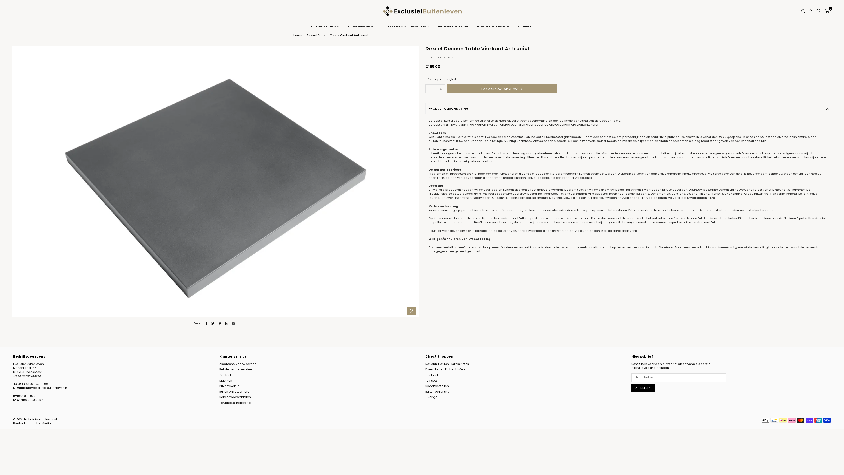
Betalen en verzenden (235, 369)
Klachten (225, 380)
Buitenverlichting (452, 26)
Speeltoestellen (437, 386)
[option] (215, 181)
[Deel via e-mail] (233, 323)
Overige (524, 26)
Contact (225, 375)
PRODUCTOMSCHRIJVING (448, 108)
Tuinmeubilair (359, 26)
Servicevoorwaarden (235, 397)
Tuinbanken (434, 375)
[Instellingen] (810, 11)
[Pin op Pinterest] (220, 323)
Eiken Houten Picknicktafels (445, 369)
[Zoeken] (803, 11)
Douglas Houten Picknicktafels (447, 364)
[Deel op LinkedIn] (226, 323)
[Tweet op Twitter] (213, 323)
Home (297, 35)
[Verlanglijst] (818, 11)
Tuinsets (431, 380)
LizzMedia (43, 423)
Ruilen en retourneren (235, 391)
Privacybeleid (229, 386)
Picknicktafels (324, 26)
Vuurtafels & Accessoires (404, 26)
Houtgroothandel (493, 26)
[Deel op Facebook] (207, 323)
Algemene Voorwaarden (237, 364)
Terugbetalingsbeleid (235, 403)
